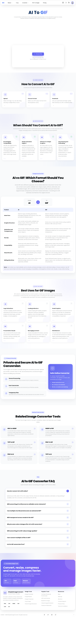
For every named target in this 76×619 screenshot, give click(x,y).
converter (24, 2)
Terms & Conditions (62, 606)
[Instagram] (51, 614)
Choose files (39, 54)
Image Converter (29, 594)
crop (17, 2)
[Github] (55, 614)
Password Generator (46, 605)
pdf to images (35, 2)
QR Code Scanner (45, 598)
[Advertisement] (38, 31)
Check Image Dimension (31, 603)
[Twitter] (48, 614)
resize (9, 2)
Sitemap (60, 596)
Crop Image (28, 601)
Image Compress (29, 599)
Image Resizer (28, 596)
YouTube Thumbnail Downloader (46, 595)
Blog (59, 594)
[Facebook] (44, 614)
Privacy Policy (61, 603)
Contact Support (62, 601)
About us (60, 599)
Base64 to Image (45, 600)
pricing (44, 2)
